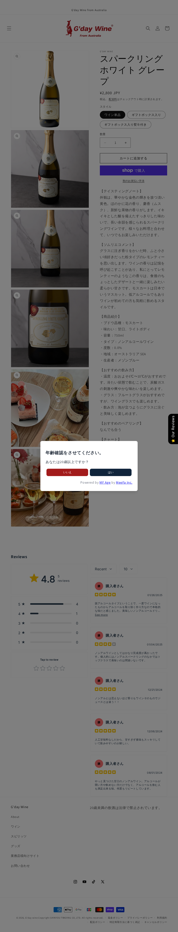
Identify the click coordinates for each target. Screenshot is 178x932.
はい (111, 472)
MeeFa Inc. (124, 482)
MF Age (105, 482)
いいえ (67, 472)
